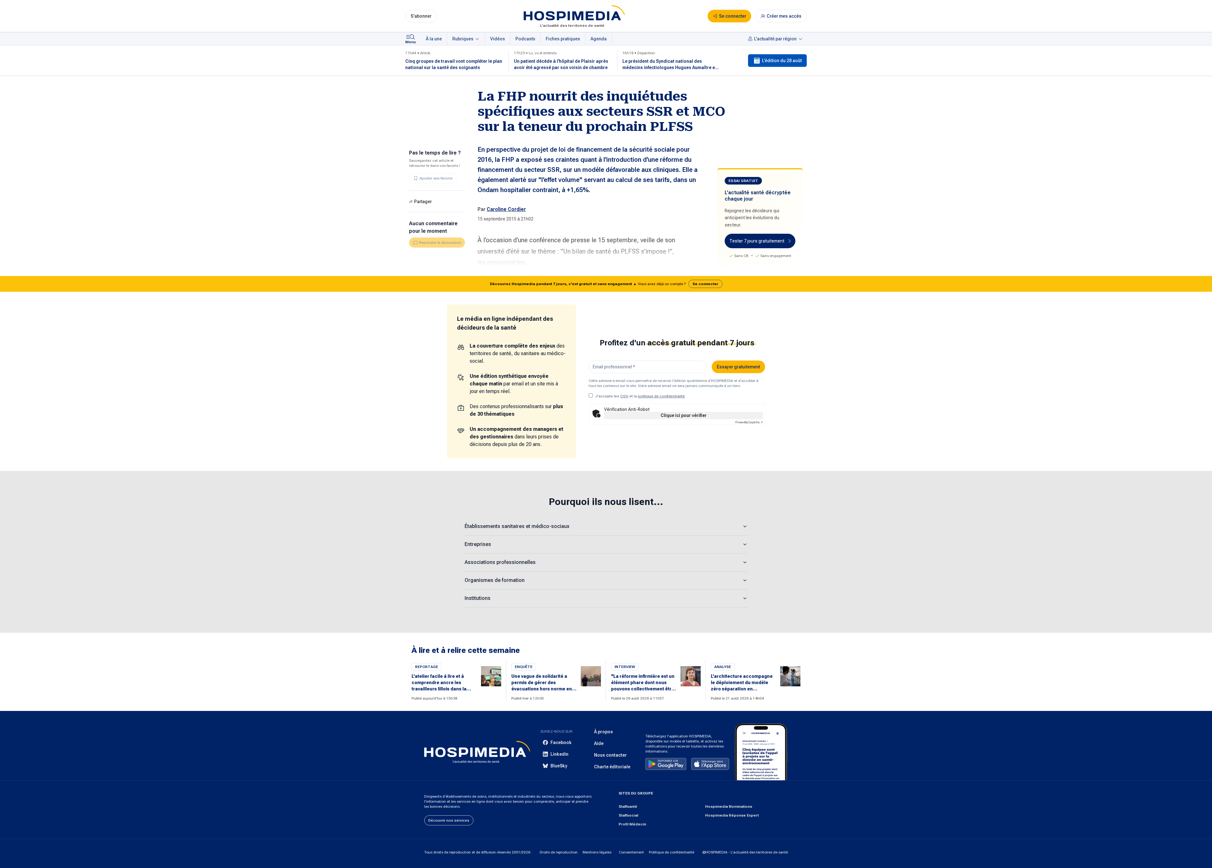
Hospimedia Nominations (728, 806)
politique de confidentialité (661, 396)
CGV (624, 396)
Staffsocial (628, 815)
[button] (606, 284)
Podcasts (525, 38)
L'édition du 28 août (782, 60)
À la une (434, 38)
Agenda (599, 38)
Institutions (477, 598)
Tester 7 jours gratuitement (756, 240)
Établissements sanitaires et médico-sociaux (517, 526)
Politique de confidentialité (671, 852)
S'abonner (421, 16)
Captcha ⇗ (749, 422)
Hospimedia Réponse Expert (732, 815)
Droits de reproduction (559, 852)
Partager (423, 201)
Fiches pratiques (563, 38)
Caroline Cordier (506, 209)
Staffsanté (628, 806)
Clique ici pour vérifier (684, 415)
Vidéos (497, 38)
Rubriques (462, 38)
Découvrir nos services (448, 820)
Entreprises (478, 544)
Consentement (631, 852)
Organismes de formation (495, 580)
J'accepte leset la (640, 396)
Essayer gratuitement (738, 366)
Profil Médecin (632, 824)
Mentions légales (597, 852)
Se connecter (705, 284)
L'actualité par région (775, 38)
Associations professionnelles (500, 562)
